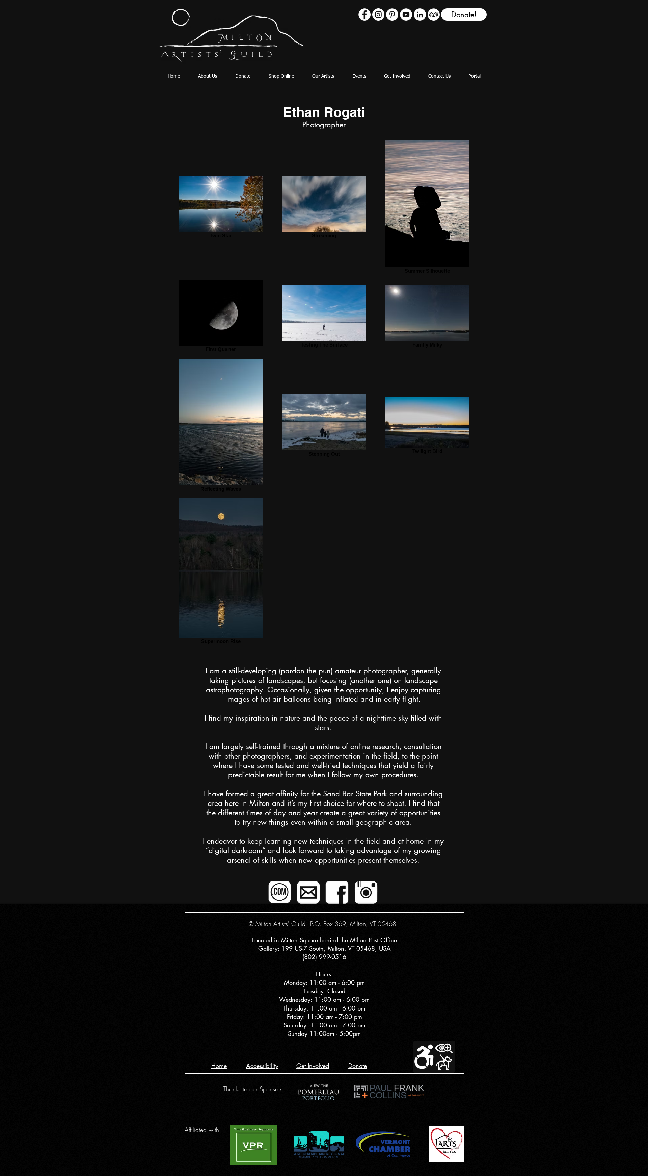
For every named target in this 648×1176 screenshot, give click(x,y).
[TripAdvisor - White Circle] (434, 14)
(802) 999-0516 (324, 957)
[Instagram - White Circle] (378, 14)
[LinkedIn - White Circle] (420, 14)
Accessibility (262, 1066)
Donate (357, 1066)
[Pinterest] (392, 14)
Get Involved (312, 1066)
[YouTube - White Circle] (406, 14)
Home (219, 1066)
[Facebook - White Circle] (364, 14)
